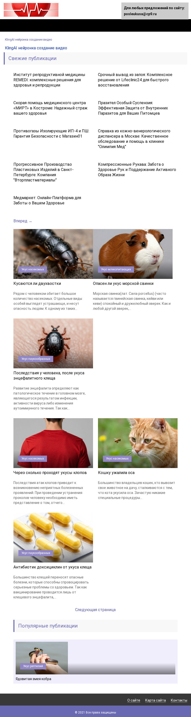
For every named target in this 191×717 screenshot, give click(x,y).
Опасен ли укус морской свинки (123, 283)
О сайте (133, 700)
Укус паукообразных (35, 359)
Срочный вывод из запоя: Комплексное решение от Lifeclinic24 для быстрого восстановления (135, 79)
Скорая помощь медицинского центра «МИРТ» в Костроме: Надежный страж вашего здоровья (50, 108)
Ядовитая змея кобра (33, 679)
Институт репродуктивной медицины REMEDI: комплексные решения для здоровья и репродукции (49, 79)
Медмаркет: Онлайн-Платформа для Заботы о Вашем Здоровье (47, 200)
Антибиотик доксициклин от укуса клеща (52, 567)
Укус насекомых (32, 269)
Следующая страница (95, 609)
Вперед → (22, 221)
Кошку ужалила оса (116, 472)
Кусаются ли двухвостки (37, 283)
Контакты (179, 700)
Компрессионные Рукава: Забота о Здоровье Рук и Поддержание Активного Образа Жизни (137, 169)
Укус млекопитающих (116, 269)
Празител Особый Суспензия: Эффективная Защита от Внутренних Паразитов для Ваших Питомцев (133, 108)
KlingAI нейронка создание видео (28, 39)
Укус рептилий (33, 666)
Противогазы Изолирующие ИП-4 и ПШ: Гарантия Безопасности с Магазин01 (51, 134)
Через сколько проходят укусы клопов (50, 472)
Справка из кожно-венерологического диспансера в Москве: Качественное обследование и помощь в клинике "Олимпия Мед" (134, 139)
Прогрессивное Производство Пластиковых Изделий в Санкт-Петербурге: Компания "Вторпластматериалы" (43, 172)
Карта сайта (155, 700)
